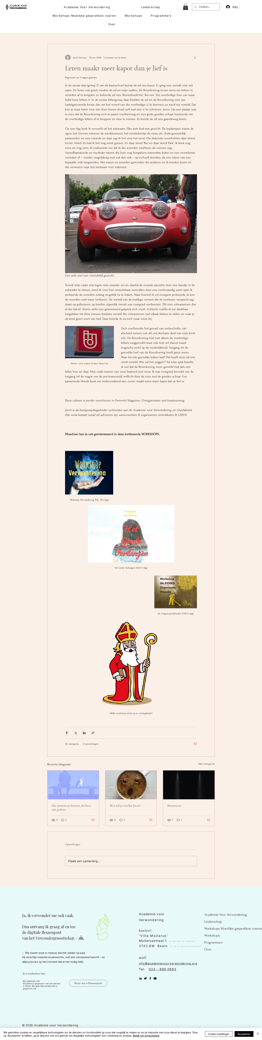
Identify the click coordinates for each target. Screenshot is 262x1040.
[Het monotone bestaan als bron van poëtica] (73, 784)
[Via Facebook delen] (66, 733)
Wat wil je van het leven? (125, 806)
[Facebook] (150, 978)
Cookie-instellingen (218, 1034)
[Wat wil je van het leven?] (131, 784)
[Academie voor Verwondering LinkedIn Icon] (140, 978)
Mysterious (174, 806)
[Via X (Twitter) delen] (75, 733)
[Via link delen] (93, 733)
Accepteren (244, 1034)
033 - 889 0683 (162, 969)
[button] (185, 7)
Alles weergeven (206, 763)
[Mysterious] (189, 784)
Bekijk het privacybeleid (146, 1035)
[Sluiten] (258, 1034)
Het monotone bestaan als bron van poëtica (71, 807)
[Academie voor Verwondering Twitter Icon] (145, 978)
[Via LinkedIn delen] (84, 733)
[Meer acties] (195, 57)
